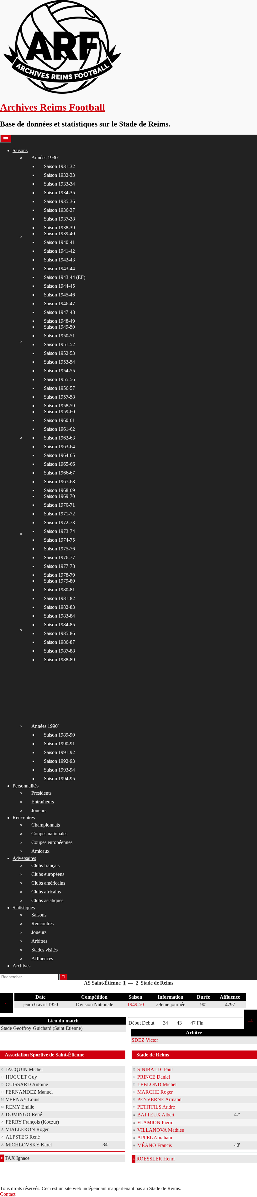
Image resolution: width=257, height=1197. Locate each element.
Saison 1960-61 (59, 420)
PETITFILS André (156, 1107)
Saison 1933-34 (59, 183)
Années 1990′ (45, 726)
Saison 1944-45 (59, 286)
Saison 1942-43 (59, 259)
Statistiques (24, 907)
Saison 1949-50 (59, 327)
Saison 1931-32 (59, 166)
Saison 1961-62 (59, 429)
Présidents (41, 793)
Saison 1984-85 (59, 624)
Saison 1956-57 (59, 388)
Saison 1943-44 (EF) (64, 277)
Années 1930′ (45, 157)
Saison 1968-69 (59, 490)
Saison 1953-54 (59, 362)
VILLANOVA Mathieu (160, 1130)
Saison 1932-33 (59, 175)
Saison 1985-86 (59, 633)
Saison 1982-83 (59, 607)
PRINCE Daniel (153, 1077)
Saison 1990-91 (59, 743)
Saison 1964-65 (59, 455)
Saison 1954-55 (59, 370)
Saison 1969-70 (59, 496)
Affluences (42, 958)
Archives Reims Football (52, 107)
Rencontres (24, 817)
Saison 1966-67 (59, 472)
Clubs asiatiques (47, 900)
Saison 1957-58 (59, 397)
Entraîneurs (42, 801)
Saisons (20, 150)
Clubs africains (46, 891)
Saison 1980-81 (59, 589)
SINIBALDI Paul (155, 1069)
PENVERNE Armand (159, 1099)
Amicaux (40, 851)
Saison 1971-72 (59, 513)
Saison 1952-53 (59, 353)
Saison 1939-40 (59, 233)
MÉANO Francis (154, 1145)
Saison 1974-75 (59, 540)
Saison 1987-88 (59, 650)
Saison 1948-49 (59, 321)
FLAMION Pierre (155, 1122)
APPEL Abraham (154, 1137)
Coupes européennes (51, 842)
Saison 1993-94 (59, 769)
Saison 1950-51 (59, 335)
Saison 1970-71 (59, 505)
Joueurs (38, 810)
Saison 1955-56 (59, 379)
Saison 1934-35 (59, 192)
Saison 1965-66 (59, 464)
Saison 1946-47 (59, 303)
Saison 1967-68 (59, 481)
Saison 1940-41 (59, 242)
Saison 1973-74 (59, 531)
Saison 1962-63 (59, 437)
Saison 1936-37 (59, 210)
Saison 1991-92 (59, 752)
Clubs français (45, 865)
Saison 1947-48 (59, 312)
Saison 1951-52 (59, 344)
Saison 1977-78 (59, 566)
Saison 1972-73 (59, 522)
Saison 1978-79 (59, 575)
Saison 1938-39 (59, 227)
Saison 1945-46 (59, 294)
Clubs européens (47, 874)
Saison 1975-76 (59, 548)
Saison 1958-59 (59, 405)
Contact (7, 1194)
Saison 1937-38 (59, 218)
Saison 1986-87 (59, 642)
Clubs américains (48, 883)
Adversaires (24, 858)
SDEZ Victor (145, 1040)
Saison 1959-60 (59, 411)
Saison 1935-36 (59, 201)
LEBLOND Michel (156, 1084)
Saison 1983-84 (59, 615)
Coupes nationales (49, 833)
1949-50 (135, 1004)
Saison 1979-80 (59, 581)
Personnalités (26, 785)
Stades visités (44, 949)
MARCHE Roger (155, 1092)
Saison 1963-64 (59, 446)
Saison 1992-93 (59, 761)
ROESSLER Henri (155, 1158)
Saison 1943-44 (59, 268)
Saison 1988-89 (59, 659)
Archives (21, 965)
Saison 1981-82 (59, 598)
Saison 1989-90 (59, 735)
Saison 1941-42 (59, 251)
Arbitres (39, 941)
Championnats (45, 824)
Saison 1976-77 (59, 557)
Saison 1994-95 (59, 778)
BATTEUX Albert (155, 1114)
